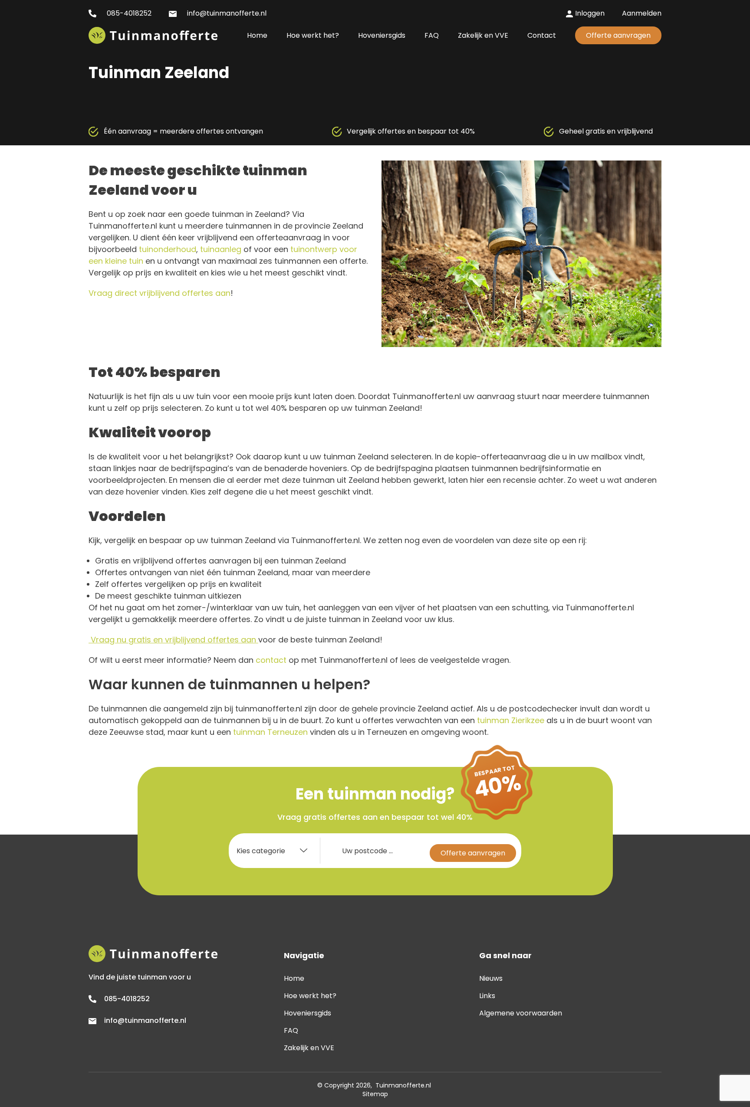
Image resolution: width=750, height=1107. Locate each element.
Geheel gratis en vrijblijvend (606, 131)
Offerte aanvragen (618, 35)
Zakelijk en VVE (309, 1048)
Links (487, 996)
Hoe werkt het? (310, 996)
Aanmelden (641, 13)
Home (294, 978)
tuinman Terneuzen (270, 732)
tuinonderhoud (167, 249)
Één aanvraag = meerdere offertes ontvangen (183, 131)
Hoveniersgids (307, 1013)
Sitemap (375, 1094)
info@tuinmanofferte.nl (225, 13)
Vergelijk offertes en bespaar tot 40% (411, 131)
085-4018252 (128, 13)
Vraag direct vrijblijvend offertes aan (159, 293)
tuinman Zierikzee (510, 720)
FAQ (291, 1030)
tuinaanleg (220, 249)
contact (271, 660)
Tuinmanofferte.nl (403, 1085)
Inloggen (590, 13)
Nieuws (491, 978)
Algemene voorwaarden (520, 1013)
